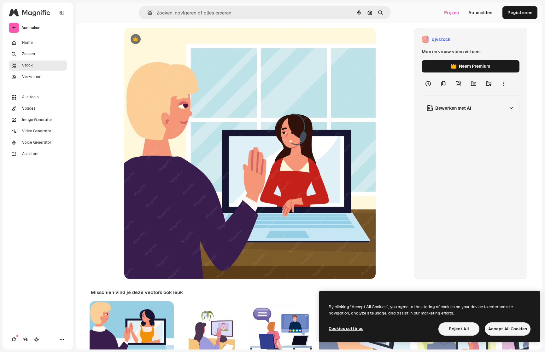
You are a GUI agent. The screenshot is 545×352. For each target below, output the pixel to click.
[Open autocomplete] (147, 12)
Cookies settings (346, 328)
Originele (166, 40)
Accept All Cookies (507, 329)
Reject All (459, 329)
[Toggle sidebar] (62, 13)
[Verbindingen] (14, 339)
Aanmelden (480, 12)
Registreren (519, 12)
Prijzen (451, 12)
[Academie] (25, 339)
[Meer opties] (503, 84)
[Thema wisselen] (37, 339)
